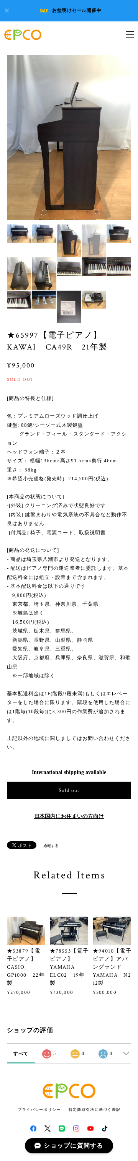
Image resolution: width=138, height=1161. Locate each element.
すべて (21, 1053)
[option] (69, 137)
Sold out (69, 790)
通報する (51, 846)
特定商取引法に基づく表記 (94, 1109)
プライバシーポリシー (39, 1109)
